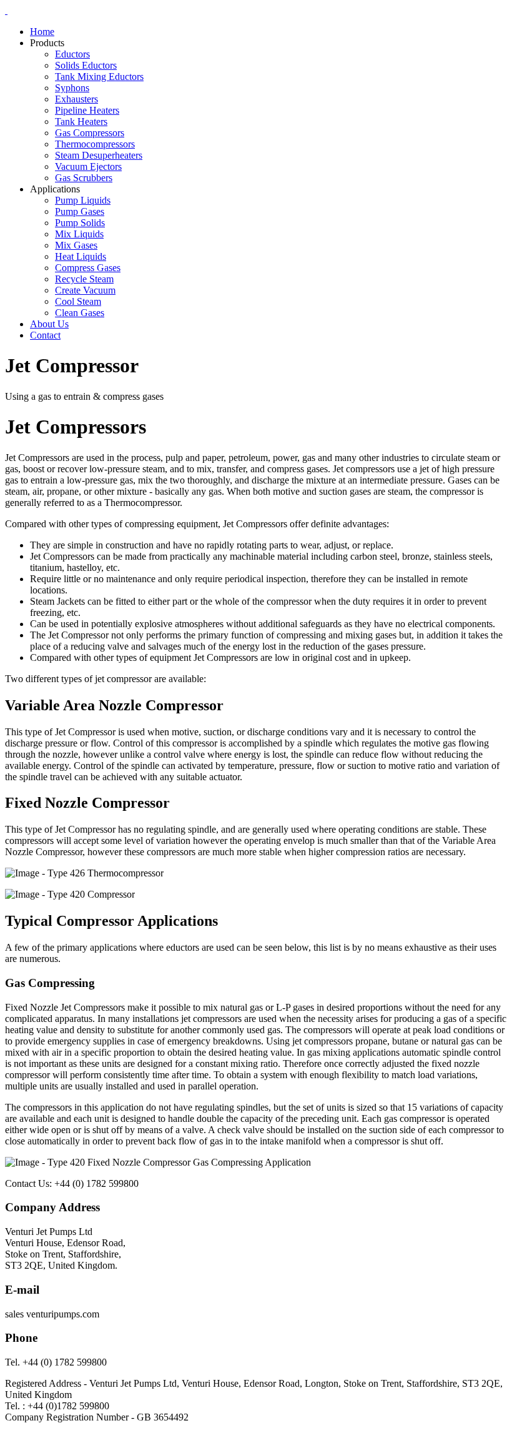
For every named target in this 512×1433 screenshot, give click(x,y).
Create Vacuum (85, 290)
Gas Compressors (89, 132)
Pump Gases (79, 211)
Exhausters (76, 99)
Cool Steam (78, 301)
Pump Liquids (83, 200)
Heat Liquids (80, 256)
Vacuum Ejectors (88, 166)
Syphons (72, 87)
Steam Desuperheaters (98, 155)
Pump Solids (80, 222)
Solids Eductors (86, 65)
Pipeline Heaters (87, 110)
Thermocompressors (95, 144)
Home (42, 31)
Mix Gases (76, 245)
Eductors (72, 54)
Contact (45, 335)
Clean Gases (79, 312)
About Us (49, 324)
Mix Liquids (79, 234)
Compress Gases (88, 267)
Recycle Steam (84, 279)
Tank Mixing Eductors (99, 76)
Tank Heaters (81, 121)
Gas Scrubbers (83, 177)
